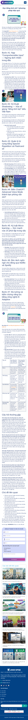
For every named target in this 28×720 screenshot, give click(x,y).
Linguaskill (13, 306)
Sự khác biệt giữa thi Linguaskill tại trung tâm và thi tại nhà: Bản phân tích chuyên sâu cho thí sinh (14, 597)
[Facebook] (1, 685)
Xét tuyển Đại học (7, 548)
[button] (25, 2)
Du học (5, 549)
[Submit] (24, 705)
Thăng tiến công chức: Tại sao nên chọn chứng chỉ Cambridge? (13, 646)
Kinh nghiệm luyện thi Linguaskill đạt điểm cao (12, 581)
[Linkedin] (8, 685)
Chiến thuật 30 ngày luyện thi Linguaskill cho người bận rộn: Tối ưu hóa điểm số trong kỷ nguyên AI (13, 613)
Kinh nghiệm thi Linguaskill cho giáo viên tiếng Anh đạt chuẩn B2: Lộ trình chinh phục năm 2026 (14, 662)
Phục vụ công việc (7, 551)
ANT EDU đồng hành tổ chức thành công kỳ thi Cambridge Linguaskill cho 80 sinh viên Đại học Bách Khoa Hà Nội (13, 630)
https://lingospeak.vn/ (13, 31)
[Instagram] (6, 685)
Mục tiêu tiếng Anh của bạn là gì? (11, 545)
